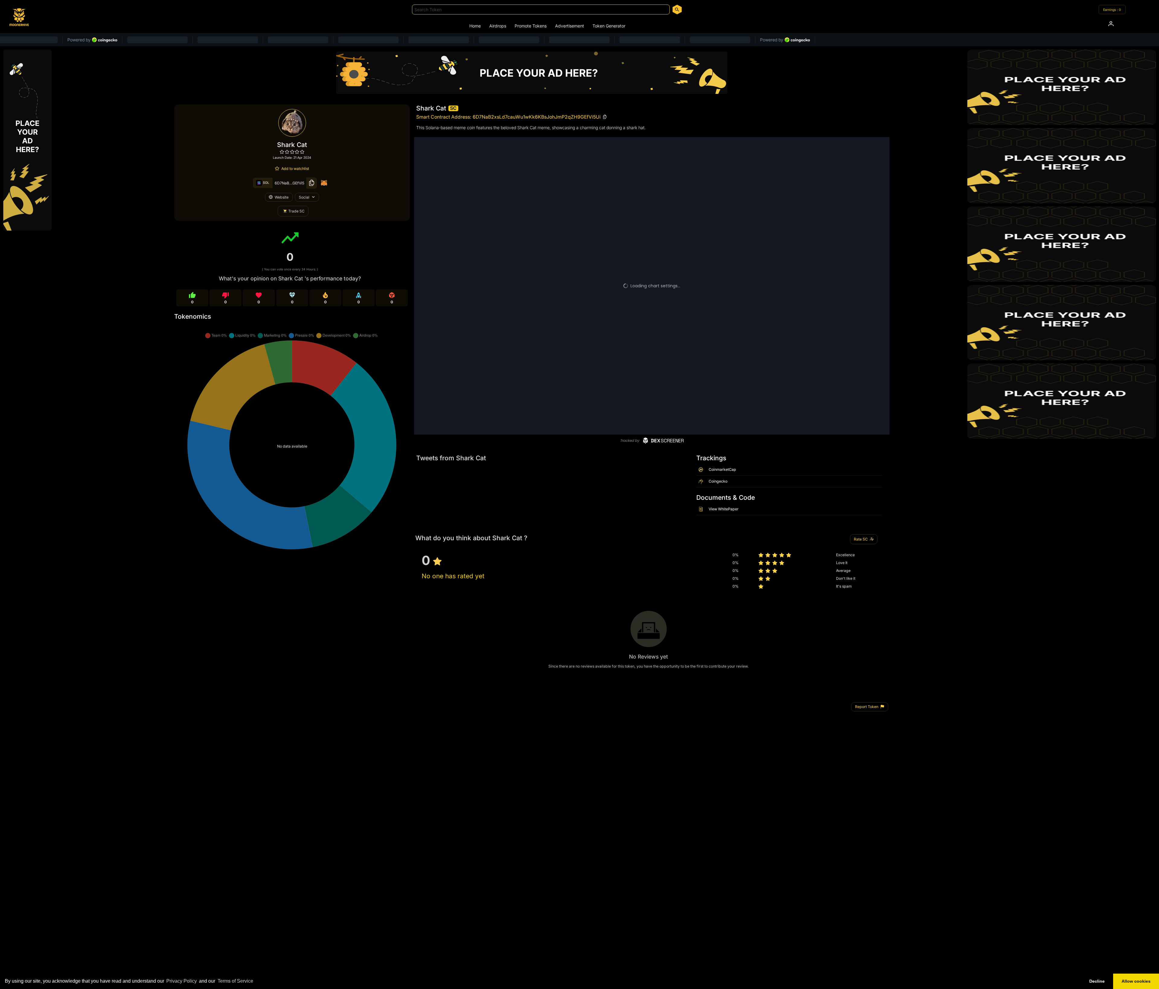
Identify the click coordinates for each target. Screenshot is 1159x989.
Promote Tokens (531, 25)
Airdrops (497, 25)
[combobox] (541, 9)
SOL (265, 183)
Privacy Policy (181, 981)
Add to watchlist (295, 168)
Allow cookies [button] (1136, 981)
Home (475, 25)
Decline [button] (1097, 981)
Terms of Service (235, 981)
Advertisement (569, 25)
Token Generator (608, 25)
